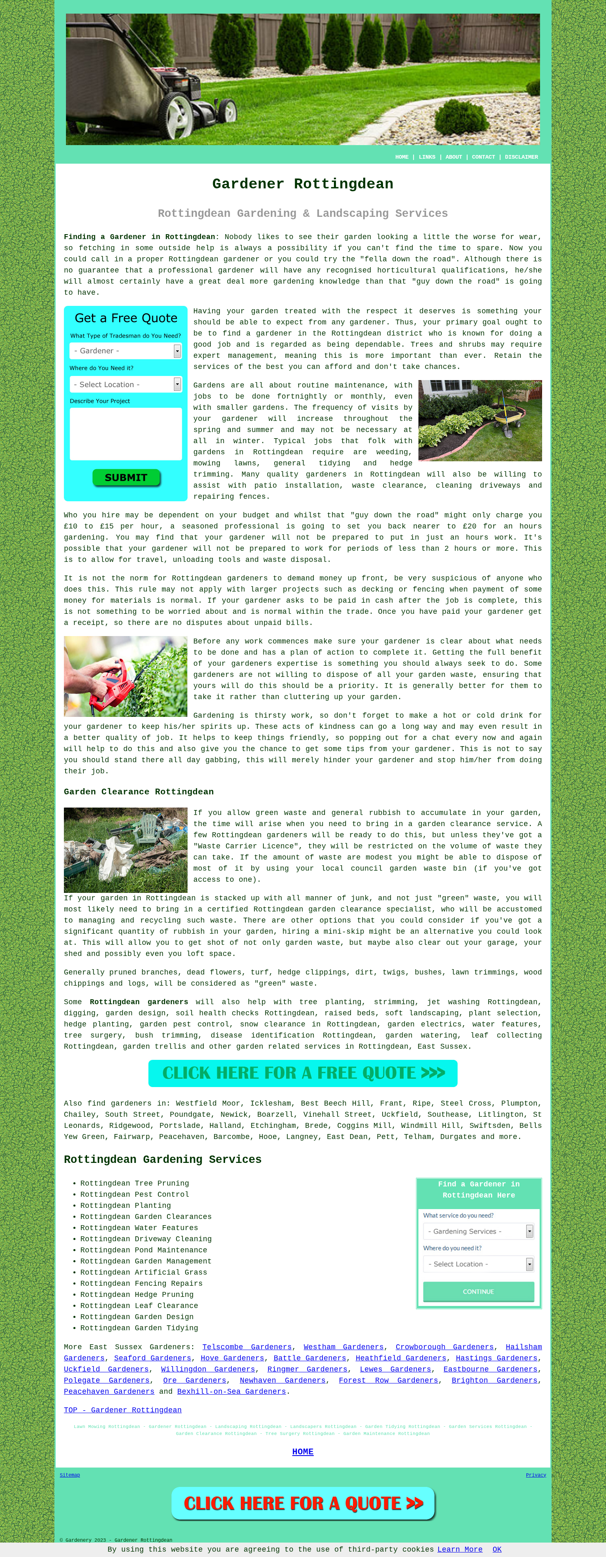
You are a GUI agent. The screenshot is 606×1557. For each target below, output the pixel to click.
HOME (402, 157)
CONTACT (483, 157)
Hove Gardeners (233, 1358)
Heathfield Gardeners (401, 1358)
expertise (297, 664)
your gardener (421, 749)
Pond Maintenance (171, 1250)
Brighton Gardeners (495, 1380)
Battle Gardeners (310, 1358)
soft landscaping (421, 1013)
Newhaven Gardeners (283, 1380)
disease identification (262, 1035)
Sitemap (70, 1475)
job (98, 771)
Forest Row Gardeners (388, 1380)
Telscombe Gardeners (246, 1347)
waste (274, 560)
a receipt (84, 623)
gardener (368, 322)
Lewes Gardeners (395, 1369)
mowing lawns (224, 463)
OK (497, 1549)
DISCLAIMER (521, 157)
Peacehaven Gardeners (109, 1392)
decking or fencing (403, 589)
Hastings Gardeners (497, 1358)
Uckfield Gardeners (106, 1369)
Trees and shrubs (448, 345)
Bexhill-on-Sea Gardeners (231, 1392)
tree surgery (93, 1035)
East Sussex (442, 1047)
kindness (337, 727)
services (211, 367)
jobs (202, 396)
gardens (209, 452)
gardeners (326, 474)
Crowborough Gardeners (445, 1347)
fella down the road (407, 259)
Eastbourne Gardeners (491, 1369)
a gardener (269, 333)
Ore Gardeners (194, 1380)
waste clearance (387, 485)
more (508, 1137)
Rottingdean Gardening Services (163, 1160)
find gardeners (119, 1103)
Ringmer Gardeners (308, 1369)
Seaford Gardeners (153, 1358)
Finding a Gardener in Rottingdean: (142, 237)
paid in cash (366, 600)
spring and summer (233, 430)
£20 (470, 526)
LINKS (427, 157)
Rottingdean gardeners (139, 1002)
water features (505, 1024)
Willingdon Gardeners (208, 1369)
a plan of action (317, 652)
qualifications (473, 270)
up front (366, 578)
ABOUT (454, 157)
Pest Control (162, 1195)
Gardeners (170, 1347)
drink (511, 716)
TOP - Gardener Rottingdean (123, 1410)
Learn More (460, 1549)
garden (357, 237)
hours (465, 549)
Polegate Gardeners (107, 1380)
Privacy (536, 1475)
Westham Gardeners (344, 1347)
